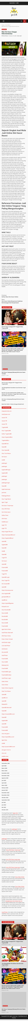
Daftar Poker (5, 515)
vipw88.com (5, 697)
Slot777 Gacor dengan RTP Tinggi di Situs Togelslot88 (14, 317)
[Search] (21, 21)
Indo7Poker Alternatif (7, 632)
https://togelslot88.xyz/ (7, 538)
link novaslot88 (5, 583)
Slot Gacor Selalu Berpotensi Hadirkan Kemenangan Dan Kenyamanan (12, 301)
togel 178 (4, 525)
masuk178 (4, 417)
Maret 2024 (4, 770)
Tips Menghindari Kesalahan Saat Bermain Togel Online (14, 954)
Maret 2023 (4, 785)
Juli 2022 (4, 802)
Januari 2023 (5, 790)
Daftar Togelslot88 (6, 434)
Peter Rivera (5, 35)
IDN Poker (4, 518)
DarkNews (21, 1016)
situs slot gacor (6, 733)
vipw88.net (4, 600)
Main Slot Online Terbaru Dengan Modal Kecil (13, 404)
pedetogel (4, 463)
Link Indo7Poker (6, 645)
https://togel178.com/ (7, 531)
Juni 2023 (4, 780)
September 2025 (6, 763)
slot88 (3, 460)
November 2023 (5, 775)
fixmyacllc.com (5, 606)
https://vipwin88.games (8, 603)
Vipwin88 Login (6, 577)
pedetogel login (6, 482)
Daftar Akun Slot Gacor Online (10, 296)
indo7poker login (6, 642)
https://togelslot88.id (7, 437)
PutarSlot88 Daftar (6, 675)
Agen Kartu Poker (6, 629)
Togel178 (4, 557)
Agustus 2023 (5, 778)
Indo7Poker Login (6, 678)
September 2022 (6, 800)
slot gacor (14, 59)
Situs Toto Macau (6, 453)
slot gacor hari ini (6, 750)
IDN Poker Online (6, 636)
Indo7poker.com (6, 414)
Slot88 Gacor (5, 522)
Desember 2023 (5, 773)
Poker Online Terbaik (7, 639)
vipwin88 (4, 541)
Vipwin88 (4, 447)
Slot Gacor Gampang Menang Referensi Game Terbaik (14, 363)
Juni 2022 (4, 805)
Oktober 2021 (5, 809)
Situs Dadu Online (19, 877)
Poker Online (9, 323)
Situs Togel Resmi (6, 499)
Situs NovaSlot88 (6, 610)
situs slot (4, 753)
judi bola (4, 492)
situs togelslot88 (6, 593)
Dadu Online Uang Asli (7, 688)
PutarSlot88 (5, 626)
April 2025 (4, 765)
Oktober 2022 (5, 797)
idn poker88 (5, 652)
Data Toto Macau (6, 691)
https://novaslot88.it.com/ (8, 714)
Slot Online (4, 29)
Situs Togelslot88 (6, 430)
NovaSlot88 (5, 616)
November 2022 (5, 795)
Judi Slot (4, 323)
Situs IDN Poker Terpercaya (13, 850)
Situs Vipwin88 (5, 450)
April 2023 (4, 783)
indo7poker (5, 649)
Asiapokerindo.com (6, 411)
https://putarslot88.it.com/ (8, 746)
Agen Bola (4, 740)
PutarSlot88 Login (6, 671)
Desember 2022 (5, 792)
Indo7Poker (5, 655)
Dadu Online (5, 681)
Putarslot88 (5, 567)
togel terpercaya (6, 489)
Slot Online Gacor (6, 512)
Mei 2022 (4, 807)
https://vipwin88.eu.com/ (8, 737)
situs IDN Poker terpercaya (13, 859)
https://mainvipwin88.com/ (8, 535)
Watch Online (24, 21)
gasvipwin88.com (6, 597)
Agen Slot (15, 813)
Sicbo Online (5, 684)
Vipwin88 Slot (5, 443)
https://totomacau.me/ (7, 590)
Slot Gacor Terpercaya (7, 505)
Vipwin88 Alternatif (6, 707)
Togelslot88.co (5, 440)
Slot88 (3, 551)
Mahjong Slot (5, 665)
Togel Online (21, 323)
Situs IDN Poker (6, 509)
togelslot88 (4, 473)
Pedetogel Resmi (6, 496)
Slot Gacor (4, 456)
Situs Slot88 (5, 662)
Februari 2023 (5, 787)
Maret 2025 (4, 768)
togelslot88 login (6, 469)
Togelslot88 (5, 427)
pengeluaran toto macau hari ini (14, 901)
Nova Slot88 (5, 613)
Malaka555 (4, 704)
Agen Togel (5, 502)
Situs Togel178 (5, 580)
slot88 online (5, 756)
